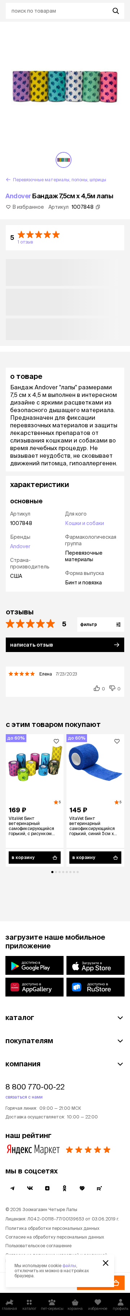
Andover (18, 196)
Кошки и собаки (84, 523)
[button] (65, 237)
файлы (69, 1265)
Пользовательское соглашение (38, 1245)
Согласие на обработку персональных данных (54, 1237)
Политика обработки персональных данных (52, 1228)
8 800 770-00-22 (35, 1087)
